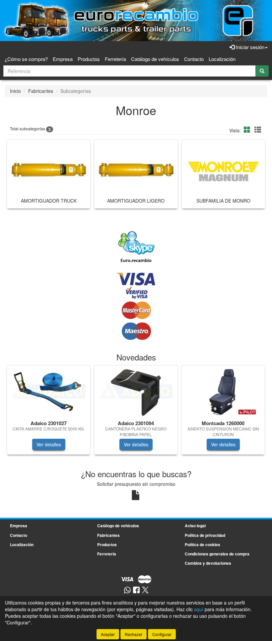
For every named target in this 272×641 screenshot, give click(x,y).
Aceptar (108, 634)
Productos (89, 58)
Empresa (63, 58)
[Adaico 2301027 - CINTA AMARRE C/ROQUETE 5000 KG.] (48, 391)
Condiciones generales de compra (217, 554)
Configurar (161, 634)
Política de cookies (202, 544)
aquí (198, 609)
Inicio (15, 91)
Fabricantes (40, 91)
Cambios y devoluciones (208, 563)
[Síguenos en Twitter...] (145, 590)
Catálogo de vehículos (155, 58)
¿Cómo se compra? (26, 58)
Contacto (194, 58)
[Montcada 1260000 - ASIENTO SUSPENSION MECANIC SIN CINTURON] (223, 392)
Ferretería (115, 58)
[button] (248, 129)
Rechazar (133, 634)
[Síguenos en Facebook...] (136, 590)
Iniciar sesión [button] (249, 46)
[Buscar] (262, 71)
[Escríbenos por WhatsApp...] (127, 590)
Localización (222, 58)
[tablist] (136, 413)
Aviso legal (195, 526)
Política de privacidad (205, 535)
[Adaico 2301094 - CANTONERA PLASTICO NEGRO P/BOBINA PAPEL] (135, 391)
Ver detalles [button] (48, 444)
